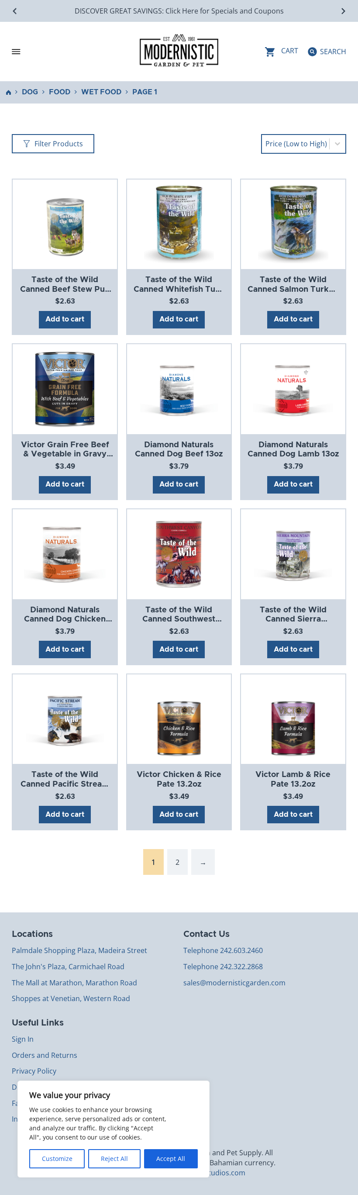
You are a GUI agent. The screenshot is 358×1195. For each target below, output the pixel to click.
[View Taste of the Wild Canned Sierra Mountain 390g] (293, 553)
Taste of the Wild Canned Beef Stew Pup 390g (65, 289)
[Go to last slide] (15, 11)
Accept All (170, 1158)
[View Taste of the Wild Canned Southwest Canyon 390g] (179, 553)
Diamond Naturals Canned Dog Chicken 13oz (65, 619)
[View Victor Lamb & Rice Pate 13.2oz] (293, 718)
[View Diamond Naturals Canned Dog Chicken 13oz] (65, 553)
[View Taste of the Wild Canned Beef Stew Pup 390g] (64, 223)
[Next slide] (343, 11)
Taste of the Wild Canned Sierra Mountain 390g (293, 619)
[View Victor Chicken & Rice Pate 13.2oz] (179, 718)
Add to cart (64, 319)
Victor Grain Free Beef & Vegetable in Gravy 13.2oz (65, 454)
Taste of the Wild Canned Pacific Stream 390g (65, 784)
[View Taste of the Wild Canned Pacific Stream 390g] (64, 718)
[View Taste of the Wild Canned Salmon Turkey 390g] (293, 223)
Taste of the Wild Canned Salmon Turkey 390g (293, 289)
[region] (113, 1129)
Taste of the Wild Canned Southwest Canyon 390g (178, 619)
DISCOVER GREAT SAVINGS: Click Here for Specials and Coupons (179, 11)
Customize (57, 1158)
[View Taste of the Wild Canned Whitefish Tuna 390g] (179, 223)
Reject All (114, 1158)
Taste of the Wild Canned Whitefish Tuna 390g (179, 289)
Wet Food (101, 92)
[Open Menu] (16, 51)
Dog (30, 92)
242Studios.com (219, 1173)
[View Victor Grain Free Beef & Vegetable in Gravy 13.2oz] (65, 388)
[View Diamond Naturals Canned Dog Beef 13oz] (179, 388)
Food (59, 92)
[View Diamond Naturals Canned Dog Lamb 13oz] (293, 388)
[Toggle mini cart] (281, 52)
